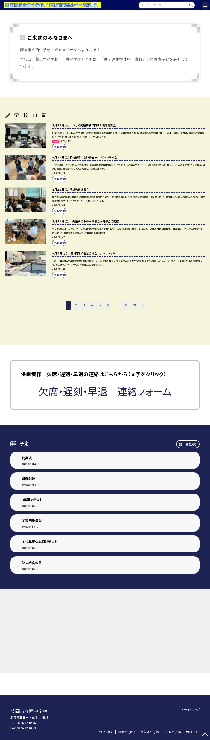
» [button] (143, 305)
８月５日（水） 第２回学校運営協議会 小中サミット (83, 253)
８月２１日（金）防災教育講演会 (70, 189)
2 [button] (76, 305)
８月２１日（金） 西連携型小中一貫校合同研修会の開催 (85, 221)
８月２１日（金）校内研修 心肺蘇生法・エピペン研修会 (84, 157)
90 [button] (125, 305)
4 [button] (92, 305)
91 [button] (134, 305)
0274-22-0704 (26, 723)
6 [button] (108, 305)
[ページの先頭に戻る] (205, 735)
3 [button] (84, 305)
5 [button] (100, 305)
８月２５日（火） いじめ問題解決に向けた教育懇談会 (84, 125)
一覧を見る (189, 444)
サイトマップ (192, 709)
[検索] (190, 6)
